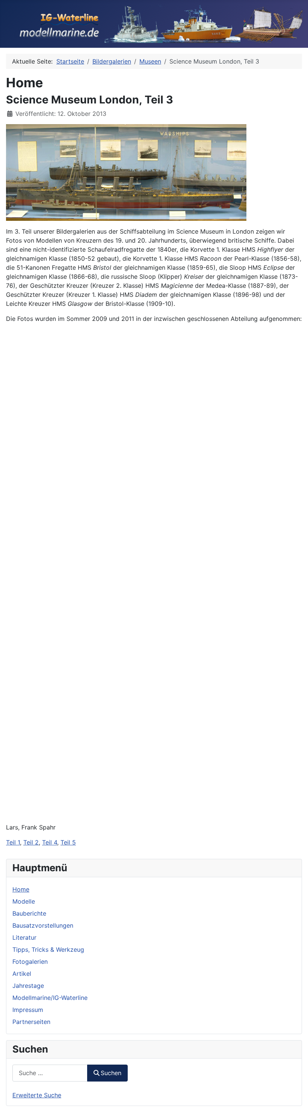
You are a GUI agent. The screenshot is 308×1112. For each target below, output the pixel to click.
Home (20, 889)
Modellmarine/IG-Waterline (50, 997)
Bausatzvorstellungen (42, 925)
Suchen (111, 1073)
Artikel (21, 973)
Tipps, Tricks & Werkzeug (48, 949)
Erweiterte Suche (36, 1095)
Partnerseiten (31, 1021)
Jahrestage (28, 985)
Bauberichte (29, 913)
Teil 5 (68, 842)
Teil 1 (13, 842)
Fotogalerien (30, 961)
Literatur (24, 937)
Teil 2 (31, 842)
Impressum (27, 1009)
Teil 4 (49, 842)
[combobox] (50, 1073)
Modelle (23, 901)
